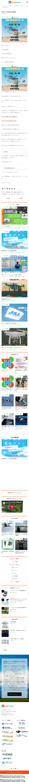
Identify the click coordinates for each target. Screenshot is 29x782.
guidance (6, 151)
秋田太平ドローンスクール (8, 194)
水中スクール (14, 573)
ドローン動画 (14, 576)
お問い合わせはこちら (14, 694)
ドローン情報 (5, 192)
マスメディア (14, 578)
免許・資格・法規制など (13, 192)
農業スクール (14, 570)
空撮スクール (20, 192)
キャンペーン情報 (14, 581)
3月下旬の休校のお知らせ (9, 168)
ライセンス (21, 194)
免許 (18, 194)
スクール (15, 194)
